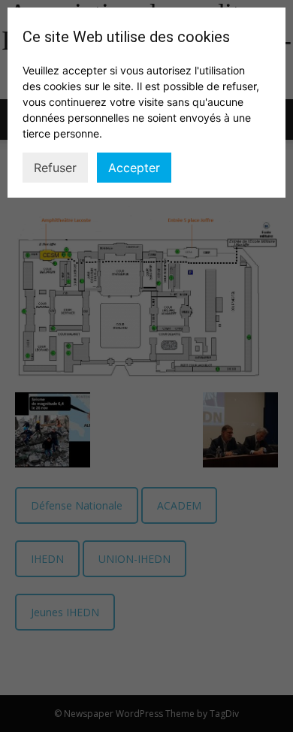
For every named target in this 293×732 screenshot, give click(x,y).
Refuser (55, 167)
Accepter (134, 167)
